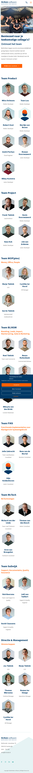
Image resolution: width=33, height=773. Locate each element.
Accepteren (16, 385)
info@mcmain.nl (6, 752)
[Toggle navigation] (31, 3)
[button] (27, 2)
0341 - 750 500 (5, 749)
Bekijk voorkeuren (16, 393)
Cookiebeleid (15, 396)
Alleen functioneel (16, 389)
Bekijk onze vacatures (10, 66)
